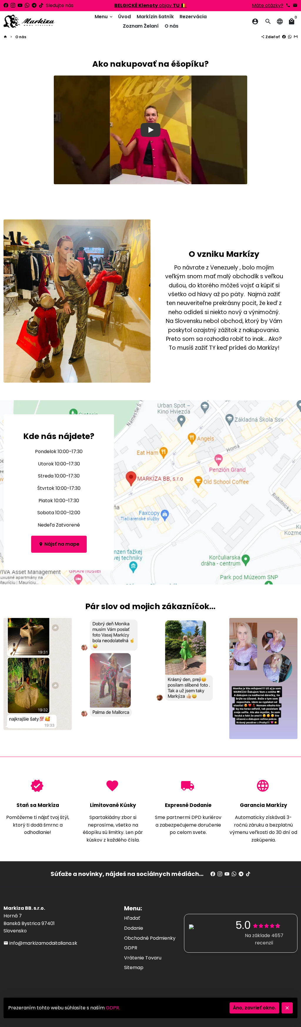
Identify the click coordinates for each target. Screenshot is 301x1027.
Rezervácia (193, 16)
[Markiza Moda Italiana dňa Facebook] (6, 5)
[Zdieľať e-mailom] (295, 36)
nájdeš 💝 (150, 5)
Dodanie (133, 928)
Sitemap (133, 967)
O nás (171, 26)
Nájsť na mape (59, 544)
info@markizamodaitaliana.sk (40, 943)
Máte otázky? (267, 5)
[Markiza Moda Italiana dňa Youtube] (20, 5)
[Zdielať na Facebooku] (284, 36)
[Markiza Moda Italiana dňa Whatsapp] (27, 5)
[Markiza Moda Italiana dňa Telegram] (34, 5)
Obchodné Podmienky (149, 938)
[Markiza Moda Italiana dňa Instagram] (13, 5)
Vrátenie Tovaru (142, 957)
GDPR (130, 947)
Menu (104, 16)
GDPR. (113, 1007)
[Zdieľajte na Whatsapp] (290, 36)
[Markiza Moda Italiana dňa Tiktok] (41, 5)
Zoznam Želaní (141, 26)
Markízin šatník (155, 16)
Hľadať (132, 918)
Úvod (124, 16)
